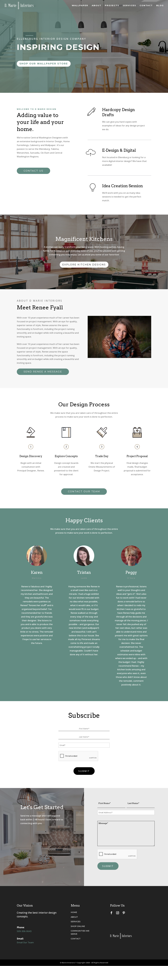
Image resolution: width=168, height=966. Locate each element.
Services (129, 6)
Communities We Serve (80, 932)
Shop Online (78, 926)
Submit (84, 771)
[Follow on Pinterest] (123, 912)
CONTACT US (33, 170)
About (96, 6)
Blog (160, 6)
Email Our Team (25, 942)
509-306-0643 (24, 931)
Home (74, 912)
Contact (146, 6)
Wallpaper (80, 6)
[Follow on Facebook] (111, 912)
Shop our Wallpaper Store (43, 63)
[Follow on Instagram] (117, 912)
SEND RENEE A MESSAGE (43, 371)
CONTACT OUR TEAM (84, 491)
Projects (112, 6)
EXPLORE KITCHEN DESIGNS (84, 264)
